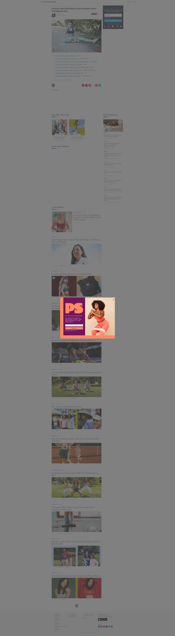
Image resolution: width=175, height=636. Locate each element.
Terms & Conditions (69, 331)
